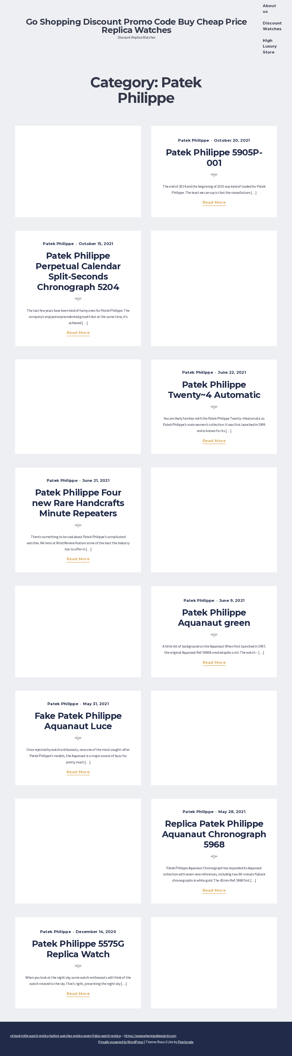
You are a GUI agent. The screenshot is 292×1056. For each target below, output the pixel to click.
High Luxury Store (270, 46)
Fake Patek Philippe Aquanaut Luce (78, 721)
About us (269, 8)
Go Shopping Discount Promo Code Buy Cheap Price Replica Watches (136, 26)
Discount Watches (272, 26)
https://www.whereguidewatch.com (150, 1035)
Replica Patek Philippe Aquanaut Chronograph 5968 (214, 834)
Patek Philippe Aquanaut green (214, 617)
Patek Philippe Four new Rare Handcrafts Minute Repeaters (78, 503)
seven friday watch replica (102, 1035)
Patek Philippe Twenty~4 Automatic (214, 389)
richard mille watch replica (29, 1035)
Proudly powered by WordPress (120, 1042)
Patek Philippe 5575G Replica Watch (78, 949)
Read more (216, 203)
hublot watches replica (66, 1035)
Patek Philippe (193, 140)
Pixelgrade (185, 1042)
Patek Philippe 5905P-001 (214, 157)
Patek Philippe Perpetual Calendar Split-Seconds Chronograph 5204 (78, 271)
